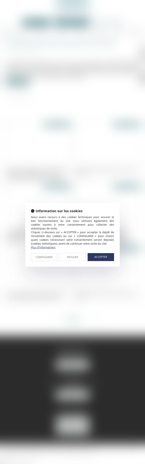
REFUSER (72, 257)
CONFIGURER (44, 257)
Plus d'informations (43, 247)
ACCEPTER (100, 257)
